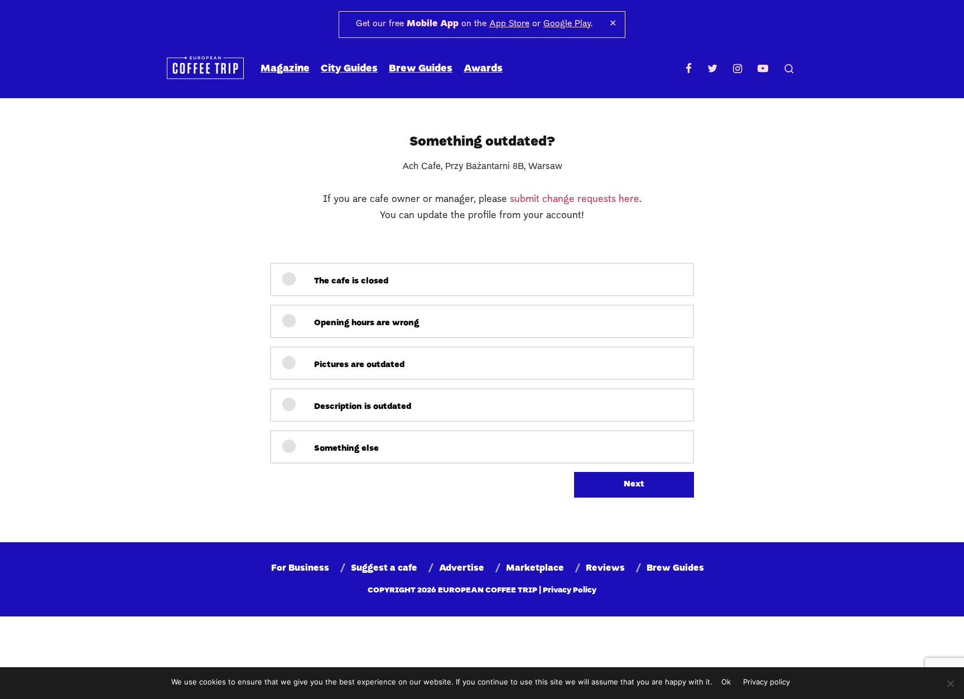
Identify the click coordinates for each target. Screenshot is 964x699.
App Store (509, 24)
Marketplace (535, 568)
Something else (345, 449)
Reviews (605, 568)
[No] (950, 683)
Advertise (461, 568)
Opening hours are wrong (365, 323)
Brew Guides (420, 69)
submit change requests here (574, 199)
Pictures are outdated (358, 365)
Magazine (285, 69)
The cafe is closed (350, 281)
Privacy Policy (569, 590)
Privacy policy (766, 681)
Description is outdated (361, 407)
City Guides (349, 69)
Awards (483, 69)
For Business (300, 568)
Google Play (567, 24)
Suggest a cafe (384, 568)
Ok (726, 681)
